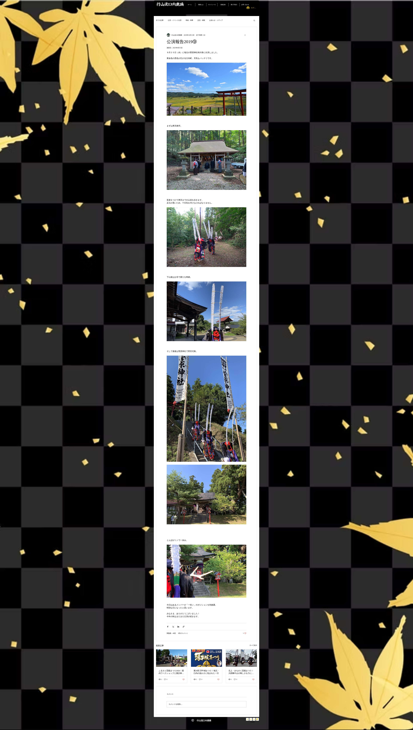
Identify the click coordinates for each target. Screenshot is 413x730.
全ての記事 (159, 20)
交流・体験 (201, 20)
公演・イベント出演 (174, 20)
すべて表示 (253, 645)
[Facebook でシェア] (168, 627)
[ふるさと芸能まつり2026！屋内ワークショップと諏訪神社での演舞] (171, 658)
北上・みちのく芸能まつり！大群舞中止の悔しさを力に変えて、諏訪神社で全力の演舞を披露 (241, 672)
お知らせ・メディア (216, 20)
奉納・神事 (189, 20)
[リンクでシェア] (184, 627)
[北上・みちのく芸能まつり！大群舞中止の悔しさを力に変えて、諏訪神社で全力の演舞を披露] (241, 658)
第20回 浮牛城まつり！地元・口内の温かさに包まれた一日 (206, 672)
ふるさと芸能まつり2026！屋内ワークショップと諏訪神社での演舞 (171, 672)
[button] (254, 20)
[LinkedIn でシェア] (178, 627)
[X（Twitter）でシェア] (173, 627)
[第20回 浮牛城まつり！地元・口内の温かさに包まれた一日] (206, 658)
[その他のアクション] (245, 35)
